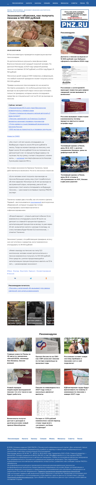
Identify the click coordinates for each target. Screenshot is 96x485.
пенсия (11, 274)
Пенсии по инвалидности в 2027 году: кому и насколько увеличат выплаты (48, 391)
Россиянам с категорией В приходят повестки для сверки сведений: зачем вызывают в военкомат (74, 91)
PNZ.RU (9, 10)
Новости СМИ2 (13, 136)
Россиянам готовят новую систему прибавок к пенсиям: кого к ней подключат (75, 360)
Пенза (82, 3)
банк (10, 271)
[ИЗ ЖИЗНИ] (75, 84)
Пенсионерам (17, 3)
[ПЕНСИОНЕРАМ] (75, 53)
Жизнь (55, 3)
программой (35, 202)
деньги (32, 271)
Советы (74, 3)
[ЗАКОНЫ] (75, 113)
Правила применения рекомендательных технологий (59, 471)
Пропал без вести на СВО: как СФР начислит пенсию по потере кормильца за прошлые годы (47, 360)
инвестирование (44, 271)
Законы (38, 3)
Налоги (29, 3)
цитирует (21, 158)
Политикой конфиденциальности (20, 477)
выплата (24, 271)
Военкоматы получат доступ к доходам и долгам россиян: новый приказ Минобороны (17, 422)
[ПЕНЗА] (75, 142)
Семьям (47, 3)
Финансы (64, 3)
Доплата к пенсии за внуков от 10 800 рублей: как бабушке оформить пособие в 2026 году (74, 59)
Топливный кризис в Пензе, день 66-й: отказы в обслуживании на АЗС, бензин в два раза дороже (74, 178)
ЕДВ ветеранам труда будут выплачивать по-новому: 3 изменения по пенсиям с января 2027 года (76, 391)
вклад (16, 271)
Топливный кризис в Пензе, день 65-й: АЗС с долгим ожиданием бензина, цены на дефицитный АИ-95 (74, 149)
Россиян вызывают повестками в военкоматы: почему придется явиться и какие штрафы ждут (74, 120)
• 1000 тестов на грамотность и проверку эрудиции (30, 129)
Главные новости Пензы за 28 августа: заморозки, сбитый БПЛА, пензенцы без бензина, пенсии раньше (18, 358)
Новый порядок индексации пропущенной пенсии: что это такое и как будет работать (19, 391)
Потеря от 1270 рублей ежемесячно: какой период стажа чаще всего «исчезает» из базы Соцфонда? (48, 423)
